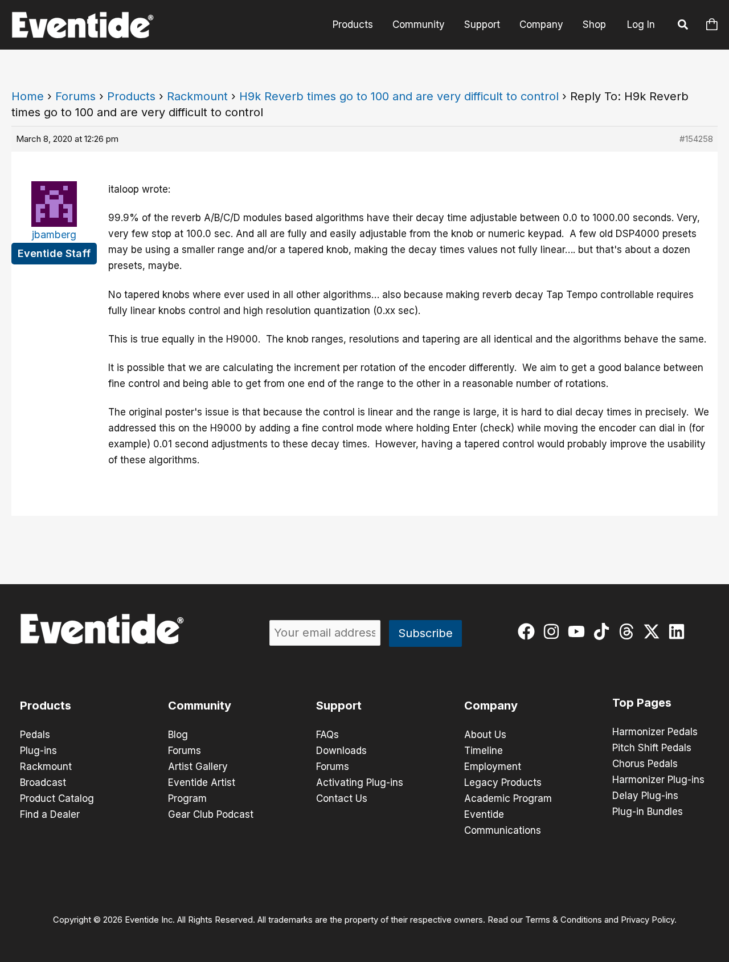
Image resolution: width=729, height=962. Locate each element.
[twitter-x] (654, 631)
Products (353, 24)
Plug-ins (38, 750)
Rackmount (197, 96)
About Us (485, 734)
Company (541, 24)
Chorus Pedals (645, 763)
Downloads (341, 750)
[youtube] (579, 631)
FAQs (327, 734)
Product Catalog (57, 798)
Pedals (35, 734)
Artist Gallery (198, 766)
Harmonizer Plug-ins (658, 779)
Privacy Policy (647, 920)
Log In (641, 24)
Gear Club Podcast (210, 814)
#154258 (696, 138)
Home (27, 96)
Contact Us (341, 798)
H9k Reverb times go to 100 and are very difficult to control (399, 96)
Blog (178, 734)
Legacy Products (503, 782)
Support (482, 24)
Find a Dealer (50, 814)
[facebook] (529, 631)
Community (418, 24)
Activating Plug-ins (359, 782)
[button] (683, 26)
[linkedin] (679, 631)
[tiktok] (604, 631)
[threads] (629, 631)
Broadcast (43, 782)
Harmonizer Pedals (655, 731)
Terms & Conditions (563, 920)
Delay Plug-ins (645, 795)
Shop (594, 24)
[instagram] (554, 631)
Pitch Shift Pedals (651, 747)
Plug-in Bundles (647, 811)
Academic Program (508, 798)
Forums (75, 96)
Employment (492, 766)
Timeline (483, 750)
